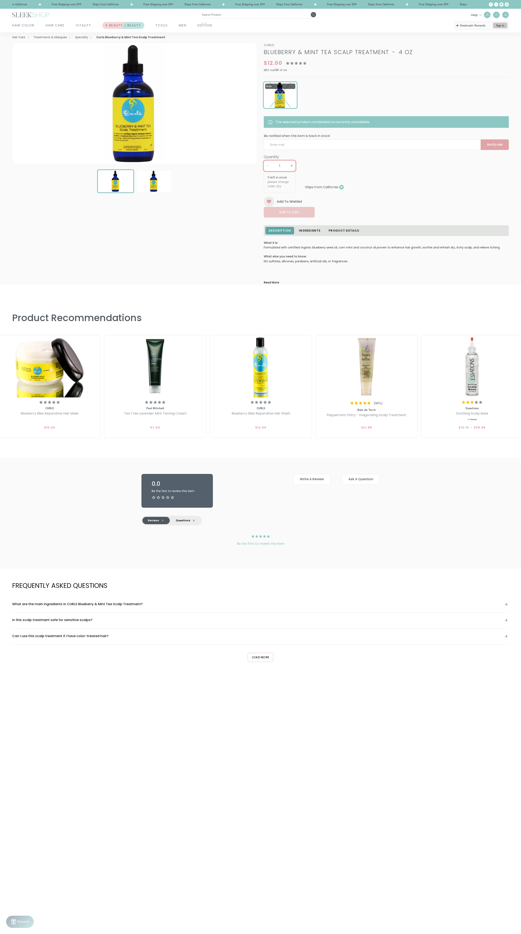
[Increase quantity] (292, 166)
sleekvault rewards (472, 25)
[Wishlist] (496, 15)
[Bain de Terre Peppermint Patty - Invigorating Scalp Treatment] (366, 366)
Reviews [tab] (153, 520)
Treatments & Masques (50, 37)
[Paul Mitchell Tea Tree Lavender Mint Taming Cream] (155, 366)
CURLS (269, 45)
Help (474, 15)
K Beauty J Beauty (123, 25)
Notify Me (494, 144)
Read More (271, 282)
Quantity (271, 157)
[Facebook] (491, 4)
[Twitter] (496, 4)
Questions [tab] (183, 520)
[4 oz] (280, 95)
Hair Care (55, 25)
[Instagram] (501, 4)
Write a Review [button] (312, 479)
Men (182, 25)
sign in (500, 25)
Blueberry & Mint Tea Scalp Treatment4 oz (338, 52)
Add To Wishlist (289, 201)
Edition (205, 25)
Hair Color (23, 25)
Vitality (83, 25)
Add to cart (289, 212)
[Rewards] (20, 922)
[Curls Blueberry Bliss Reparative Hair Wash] (261, 366)
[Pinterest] (507, 4)
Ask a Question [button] (360, 479)
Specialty (81, 37)
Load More (260, 657)
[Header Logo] (30, 14)
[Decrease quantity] (268, 166)
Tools (161, 25)
